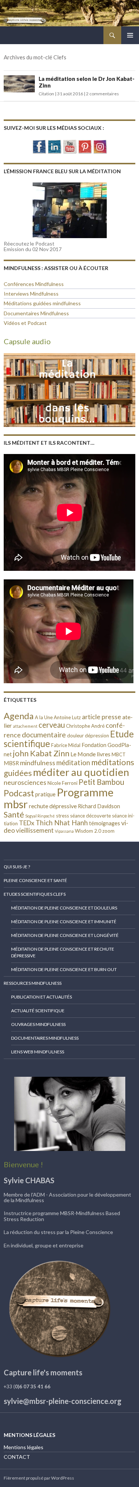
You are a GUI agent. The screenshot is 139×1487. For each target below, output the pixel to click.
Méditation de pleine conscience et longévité (65, 935)
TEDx (26, 823)
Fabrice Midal (65, 745)
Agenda (19, 715)
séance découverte (90, 816)
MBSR (11, 763)
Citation (46, 93)
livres (103, 753)
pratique (45, 794)
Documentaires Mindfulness (36, 313)
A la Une (44, 717)
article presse (101, 717)
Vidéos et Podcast (25, 323)
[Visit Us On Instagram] (99, 145)
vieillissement (35, 830)
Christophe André (85, 726)
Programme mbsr (58, 798)
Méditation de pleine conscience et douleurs (64, 908)
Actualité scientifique (37, 1010)
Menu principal (130, 35)
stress (62, 816)
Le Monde (83, 753)
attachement (25, 726)
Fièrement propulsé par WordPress (39, 1478)
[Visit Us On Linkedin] (54, 145)
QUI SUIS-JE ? (17, 866)
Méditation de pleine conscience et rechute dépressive (62, 952)
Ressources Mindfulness (33, 983)
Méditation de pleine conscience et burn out (64, 969)
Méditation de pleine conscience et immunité (63, 921)
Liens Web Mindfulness (37, 1052)
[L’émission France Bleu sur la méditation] (69, 210)
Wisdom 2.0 (88, 831)
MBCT (119, 754)
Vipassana (64, 831)
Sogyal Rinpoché (40, 815)
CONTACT (17, 1457)
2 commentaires (102, 93)
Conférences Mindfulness (34, 284)
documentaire (44, 734)
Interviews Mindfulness (31, 293)
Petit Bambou (101, 781)
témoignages (104, 823)
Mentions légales (23, 1447)
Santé (14, 814)
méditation (73, 763)
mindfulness (37, 763)
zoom (108, 831)
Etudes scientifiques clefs (35, 894)
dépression (97, 735)
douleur (75, 735)
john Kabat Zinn (41, 753)
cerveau (52, 724)
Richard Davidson (99, 806)
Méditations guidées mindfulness (42, 303)
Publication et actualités (41, 997)
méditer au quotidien (81, 772)
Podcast (19, 793)
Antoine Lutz (67, 717)
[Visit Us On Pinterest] (84, 145)
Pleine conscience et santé (35, 880)
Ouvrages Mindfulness (38, 1024)
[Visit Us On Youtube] (69, 145)
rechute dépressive (53, 805)
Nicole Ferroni (62, 783)
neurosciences (25, 782)
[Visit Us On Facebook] (39, 145)
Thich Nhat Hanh (62, 823)
